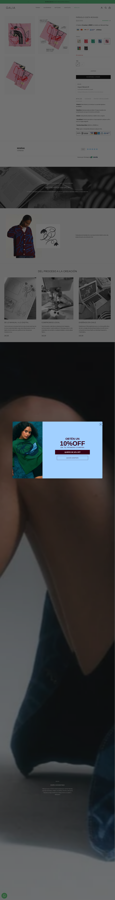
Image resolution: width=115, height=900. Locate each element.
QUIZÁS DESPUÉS (72, 458)
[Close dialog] (100, 424)
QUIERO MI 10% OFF (72, 452)
